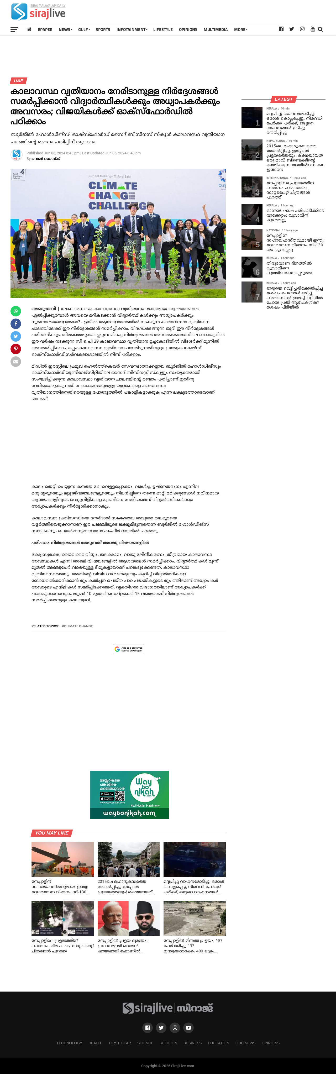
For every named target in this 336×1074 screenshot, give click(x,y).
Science (145, 1043)
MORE (239, 29)
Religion (168, 1043)
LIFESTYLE (163, 29)
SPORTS (103, 29)
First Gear (120, 1043)
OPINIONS (188, 29)
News (64, 29)
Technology (69, 1043)
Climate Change (78, 626)
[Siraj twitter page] (161, 1028)
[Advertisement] (230, 12)
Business (192, 1043)
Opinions (271, 1043)
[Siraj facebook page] (147, 1028)
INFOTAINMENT (131, 29)
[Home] (29, 29)
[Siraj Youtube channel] (188, 1028)
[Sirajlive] (168, 1013)
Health (95, 1043)
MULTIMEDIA (216, 29)
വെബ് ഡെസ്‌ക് (46, 159)
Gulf (83, 29)
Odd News (245, 1043)
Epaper (45, 29)
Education (218, 1043)
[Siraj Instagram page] (175, 1028)
